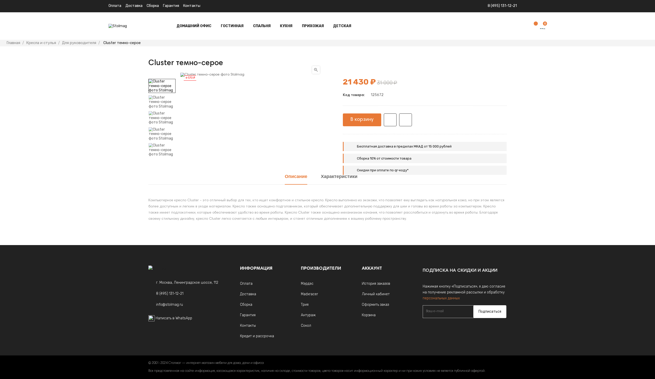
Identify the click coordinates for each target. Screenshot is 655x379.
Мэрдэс (307, 283)
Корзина (369, 315)
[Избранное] (533, 26)
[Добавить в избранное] (390, 119)
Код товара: (354, 95)
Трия (305, 304)
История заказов (376, 283)
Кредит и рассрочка (257, 336)
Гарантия (171, 6)
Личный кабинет (376, 294)
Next (162, 75)
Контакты (191, 6)
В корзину (362, 119)
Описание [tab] (296, 177)
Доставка (134, 6)
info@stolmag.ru (169, 304)
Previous (162, 160)
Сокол (306, 325)
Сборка (153, 6)
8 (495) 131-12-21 (502, 6)
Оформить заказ (375, 304)
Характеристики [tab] (339, 177)
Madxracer (309, 294)
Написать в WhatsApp (174, 318)
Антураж (308, 315)
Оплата (114, 6)
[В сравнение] (405, 119)
